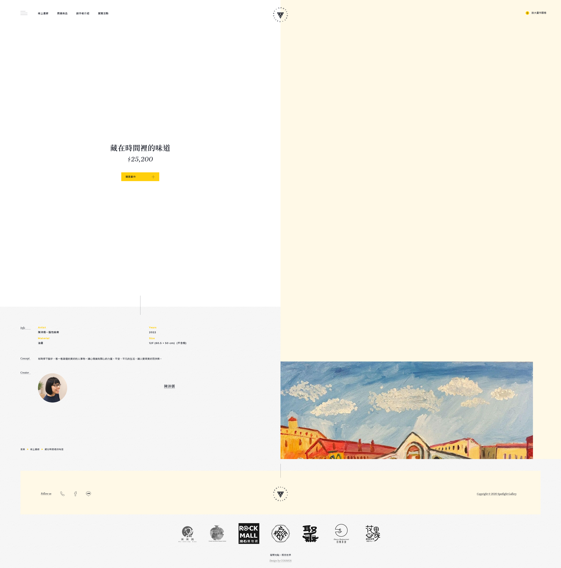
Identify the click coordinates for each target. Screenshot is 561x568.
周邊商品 (62, 13)
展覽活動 (103, 13)
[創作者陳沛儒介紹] (52, 388)
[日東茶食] (341, 533)
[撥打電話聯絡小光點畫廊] (62, 493)
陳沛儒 (169, 386)
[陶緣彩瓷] (217, 534)
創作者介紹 (82, 13)
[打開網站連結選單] (23, 11)
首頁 (23, 449)
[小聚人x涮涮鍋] (310, 534)
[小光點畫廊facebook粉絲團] (75, 493)
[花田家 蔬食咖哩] (372, 534)
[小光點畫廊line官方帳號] (88, 493)
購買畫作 (131, 176)
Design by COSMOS (281, 560)
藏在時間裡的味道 (54, 449)
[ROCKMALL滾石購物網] (249, 533)
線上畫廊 (43, 13)
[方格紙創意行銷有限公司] (280, 533)
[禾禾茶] (187, 534)
